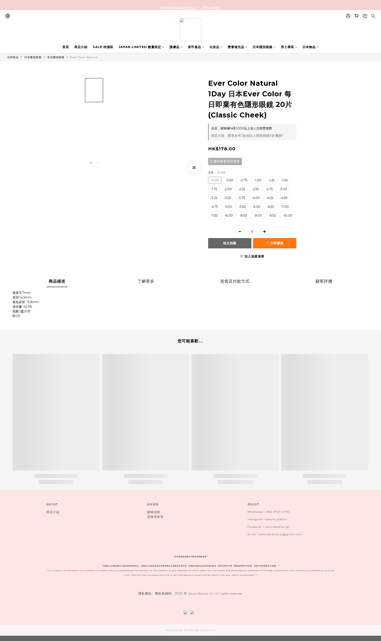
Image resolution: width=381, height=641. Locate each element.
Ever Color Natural (84, 57)
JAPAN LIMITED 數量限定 (140, 47)
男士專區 (287, 47)
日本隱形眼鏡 (263, 47)
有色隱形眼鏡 (55, 57)
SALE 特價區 (103, 47)
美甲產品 (194, 47)
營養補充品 (236, 47)
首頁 (65, 47)
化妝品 (214, 47)
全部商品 (13, 57)
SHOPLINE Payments (199, 630)
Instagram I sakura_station (268, 519)
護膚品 (174, 47)
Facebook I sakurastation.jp (268, 526)
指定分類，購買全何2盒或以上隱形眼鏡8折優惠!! (247, 136)
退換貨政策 (155, 517)
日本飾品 (309, 47)
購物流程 (153, 512)
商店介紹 (81, 47)
